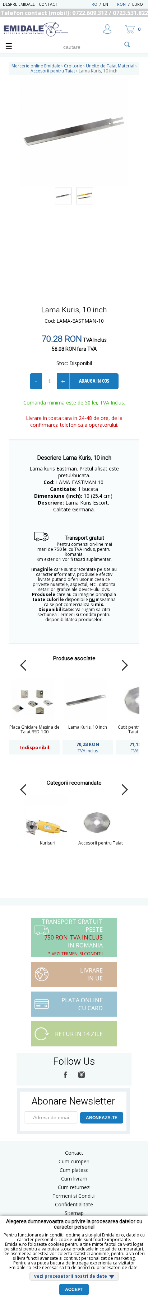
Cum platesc (74, 1170)
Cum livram (74, 1178)
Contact (48, 4)
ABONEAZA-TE (101, 1117)
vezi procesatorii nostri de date (70, 1276)
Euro (137, 4)
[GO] (127, 44)
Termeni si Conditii (74, 1195)
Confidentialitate (74, 1204)
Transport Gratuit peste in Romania (72, 937)
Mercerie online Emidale (35, 66)
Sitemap (74, 1213)
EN (109, 4)
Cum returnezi (74, 1187)
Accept (74, 1289)
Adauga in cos (94, 380)
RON (121, 4)
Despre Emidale (19, 4)
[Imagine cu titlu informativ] (63, 196)
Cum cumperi (74, 1161)
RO (94, 4)
